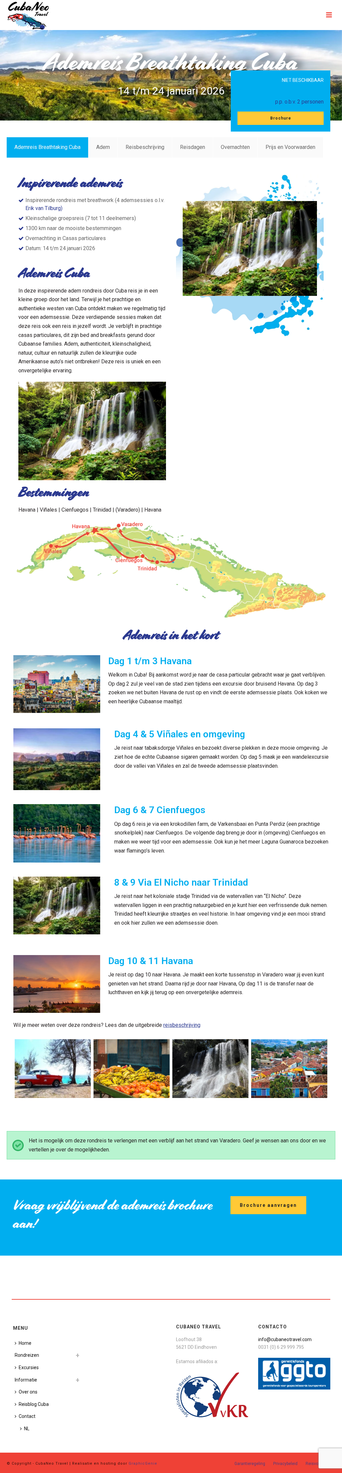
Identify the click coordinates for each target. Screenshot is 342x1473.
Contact (27, 1416)
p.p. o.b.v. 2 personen (299, 102)
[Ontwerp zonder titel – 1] (53, 1068)
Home (25, 1343)
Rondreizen (27, 1355)
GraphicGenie (143, 1463)
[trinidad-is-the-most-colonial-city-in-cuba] (289, 1068)
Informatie (26, 1380)
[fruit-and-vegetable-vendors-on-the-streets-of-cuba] (132, 1068)
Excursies (29, 1367)
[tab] (47, 147)
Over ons (28, 1392)
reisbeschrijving (181, 1025)
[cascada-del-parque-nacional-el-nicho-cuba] (210, 1068)
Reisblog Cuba (34, 1404)
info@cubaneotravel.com (285, 1339)
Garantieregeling (249, 1463)
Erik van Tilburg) (43, 208)
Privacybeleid (285, 1463)
